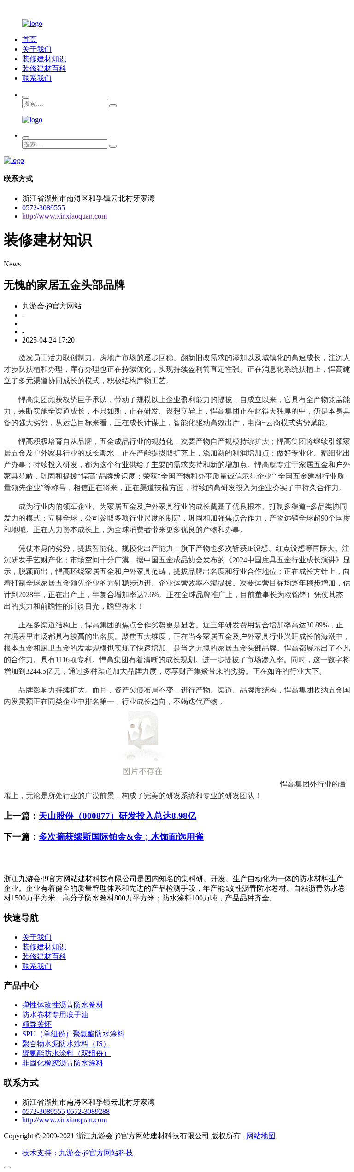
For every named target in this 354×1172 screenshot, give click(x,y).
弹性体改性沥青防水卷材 (62, 1005)
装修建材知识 (44, 59)
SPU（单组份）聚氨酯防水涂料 (73, 1034)
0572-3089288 (88, 1111)
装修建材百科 (44, 68)
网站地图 (261, 1136)
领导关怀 (37, 1024)
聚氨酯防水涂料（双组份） (66, 1053)
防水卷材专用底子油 (55, 1014)
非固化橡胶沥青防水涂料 (62, 1063)
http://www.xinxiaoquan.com (64, 216)
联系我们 (37, 78)
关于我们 (37, 49)
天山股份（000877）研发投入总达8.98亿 (117, 816)
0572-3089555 (43, 208)
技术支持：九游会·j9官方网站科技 (77, 1153)
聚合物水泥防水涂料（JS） (66, 1044)
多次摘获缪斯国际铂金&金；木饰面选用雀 (121, 836)
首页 (29, 39)
